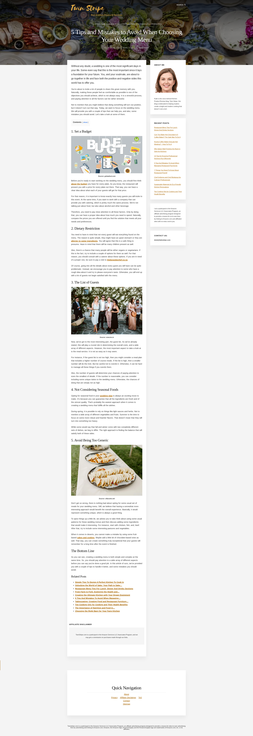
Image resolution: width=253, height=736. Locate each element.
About (126, 694)
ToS (140, 697)
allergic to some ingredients (84, 241)
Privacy (114, 697)
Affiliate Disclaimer (128, 697)
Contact (126, 701)
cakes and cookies (85, 538)
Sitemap (126, 704)
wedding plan (106, 396)
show (85, 122)
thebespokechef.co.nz (117, 260)
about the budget (79, 184)
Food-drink (109, 48)
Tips (119, 48)
